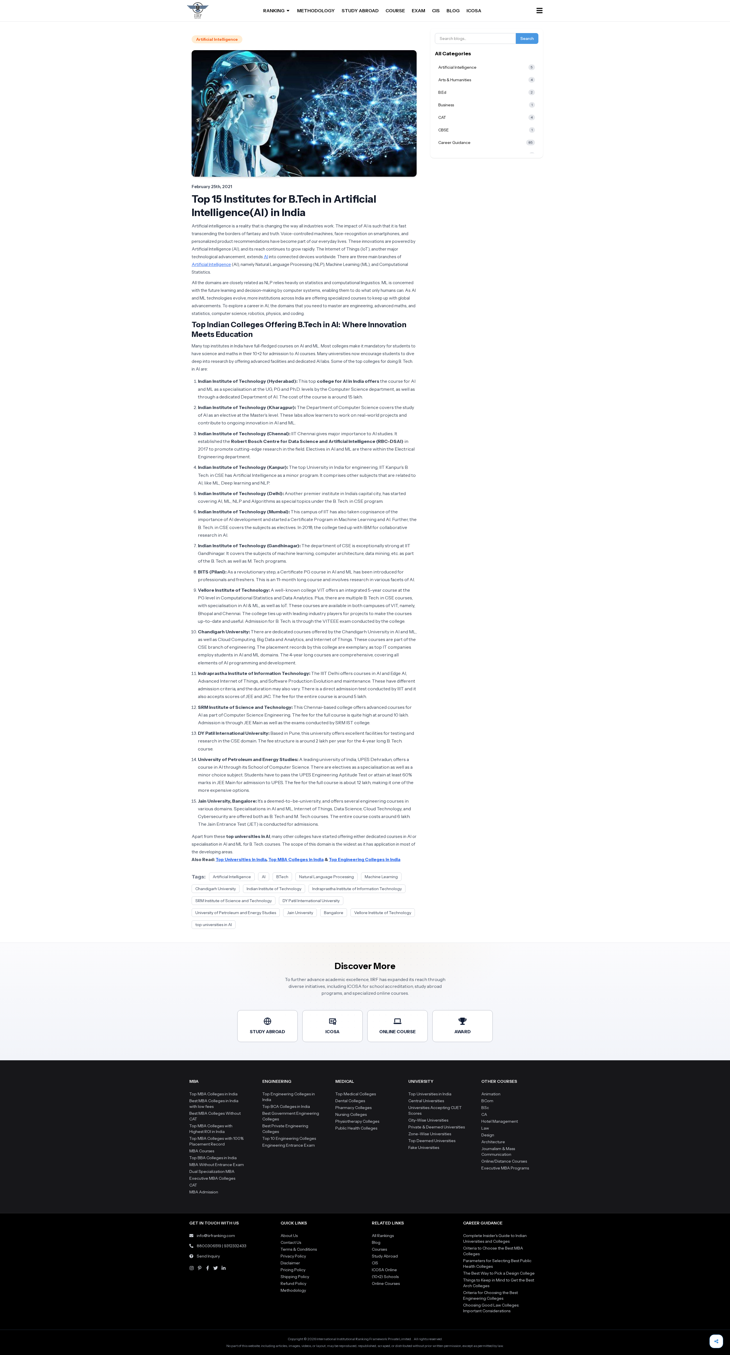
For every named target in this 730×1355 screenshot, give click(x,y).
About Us (289, 1235)
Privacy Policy (293, 1256)
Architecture (493, 1141)
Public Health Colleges (356, 1128)
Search (527, 38)
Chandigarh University (215, 888)
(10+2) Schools (385, 1276)
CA (484, 1114)
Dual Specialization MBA (211, 1171)
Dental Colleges (350, 1100)
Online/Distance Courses (504, 1161)
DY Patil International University (311, 900)
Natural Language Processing (326, 876)
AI (266, 256)
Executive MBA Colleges (212, 1178)
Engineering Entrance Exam (288, 1145)
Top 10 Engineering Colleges (289, 1138)
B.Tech (282, 876)
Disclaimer (290, 1263)
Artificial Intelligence (217, 39)
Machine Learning (381, 876)
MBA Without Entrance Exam (216, 1164)
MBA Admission (203, 1192)
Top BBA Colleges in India (213, 1157)
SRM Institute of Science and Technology (233, 900)
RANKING (274, 10)
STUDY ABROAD (360, 10)
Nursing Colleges (351, 1114)
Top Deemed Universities (431, 1140)
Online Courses (386, 1283)
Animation (490, 1093)
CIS (436, 10)
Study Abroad (385, 1256)
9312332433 (235, 1245)
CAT (193, 1185)
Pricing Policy (293, 1269)
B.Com (487, 1100)
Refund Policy (293, 1283)
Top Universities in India (429, 1093)
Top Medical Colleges (355, 1093)
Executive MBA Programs (505, 1168)
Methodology (293, 1290)
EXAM (418, 10)
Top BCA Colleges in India (286, 1106)
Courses (379, 1249)
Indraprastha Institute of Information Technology (357, 888)
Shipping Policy (295, 1276)
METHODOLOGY (316, 10)
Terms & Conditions (299, 1249)
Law (485, 1128)
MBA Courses (201, 1150)
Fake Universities (423, 1147)
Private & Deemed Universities (436, 1127)
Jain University (300, 912)
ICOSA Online (384, 1269)
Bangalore (333, 912)
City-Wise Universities (428, 1120)
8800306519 (209, 1245)
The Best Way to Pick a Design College (499, 1273)
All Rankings (383, 1235)
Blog (376, 1242)
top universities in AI (213, 924)
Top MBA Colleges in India (213, 1093)
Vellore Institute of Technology (382, 912)
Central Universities (426, 1100)
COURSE (395, 10)
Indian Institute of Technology (274, 888)
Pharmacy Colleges (353, 1107)
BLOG (453, 10)
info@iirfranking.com (216, 1235)
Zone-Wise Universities (429, 1133)
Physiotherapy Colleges (357, 1121)
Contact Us (291, 1242)
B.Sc (485, 1107)
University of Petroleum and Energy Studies (235, 912)
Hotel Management (499, 1121)
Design (487, 1135)
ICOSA (474, 10)
